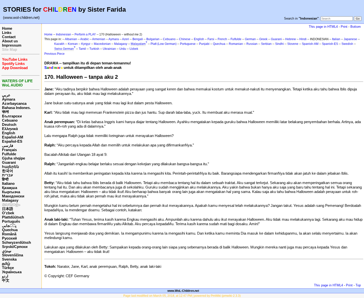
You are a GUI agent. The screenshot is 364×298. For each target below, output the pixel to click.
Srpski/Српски (14, 246)
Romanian (236, 44)
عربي (6, 95)
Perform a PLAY (85, 34)
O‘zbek (8, 213)
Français (9, 150)
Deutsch (9, 124)
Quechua (10, 230)
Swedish (347, 44)
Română (9, 234)
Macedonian (102, 44)
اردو (5, 276)
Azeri (125, 39)
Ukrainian (109, 49)
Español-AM (12, 137)
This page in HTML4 (323, 26)
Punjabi (204, 44)
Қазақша (9, 188)
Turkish (94, 49)
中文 (5, 280)
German (250, 39)
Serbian (266, 44)
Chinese (184, 39)
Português (11, 221)
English (8, 133)
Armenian (98, 39)
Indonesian (63, 34)
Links (6, 32)
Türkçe (8, 268)
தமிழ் (6, 263)
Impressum (11, 45)
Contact (9, 37)
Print (344, 26)
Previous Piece (54, 53)
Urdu (122, 49)
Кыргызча (11, 192)
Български (12, 116)
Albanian (71, 39)
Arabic (84, 39)
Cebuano (10, 120)
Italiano (8, 183)
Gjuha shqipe (13, 158)
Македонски (13, 196)
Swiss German (64, 49)
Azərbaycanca (14, 103)
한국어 (7, 171)
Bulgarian (152, 39)
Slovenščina (12, 255)
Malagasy (10, 200)
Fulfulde (9, 154)
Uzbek (134, 49)
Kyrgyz (85, 44)
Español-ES (12, 141)
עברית (7, 175)
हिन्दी (5, 179)
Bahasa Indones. (16, 108)
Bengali (137, 39)
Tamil (82, 49)
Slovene (292, 44)
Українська (12, 272)
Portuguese (188, 44)
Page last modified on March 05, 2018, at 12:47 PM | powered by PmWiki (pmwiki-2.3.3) (182, 296)
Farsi (211, 39)
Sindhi (279, 44)
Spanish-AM (310, 44)
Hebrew (290, 39)
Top (358, 285)
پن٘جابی (9, 225)
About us (10, 41)
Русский (9, 238)
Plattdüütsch (13, 217)
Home (7, 28)
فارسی (7, 145)
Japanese (350, 39)
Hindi (303, 39)
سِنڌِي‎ (6, 251)
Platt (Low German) (164, 44)
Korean (73, 44)
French (222, 39)
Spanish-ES (330, 44)
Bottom (355, 26)
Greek (263, 39)
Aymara (8, 99)
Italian (336, 39)
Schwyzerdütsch (16, 242)
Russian (252, 44)
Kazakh (59, 44)
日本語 (7, 209)
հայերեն (10, 166)
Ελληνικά (10, 129)
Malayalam (138, 44)
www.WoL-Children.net (183, 291)
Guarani (9, 162)
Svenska (9, 259)
